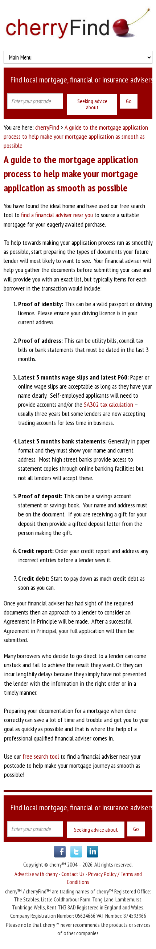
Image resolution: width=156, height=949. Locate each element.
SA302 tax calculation (108, 404)
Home (78, 24)
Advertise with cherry (36, 873)
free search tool (40, 756)
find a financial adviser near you (57, 215)
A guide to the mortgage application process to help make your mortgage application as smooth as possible (76, 136)
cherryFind (47, 127)
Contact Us (73, 873)
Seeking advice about (92, 104)
